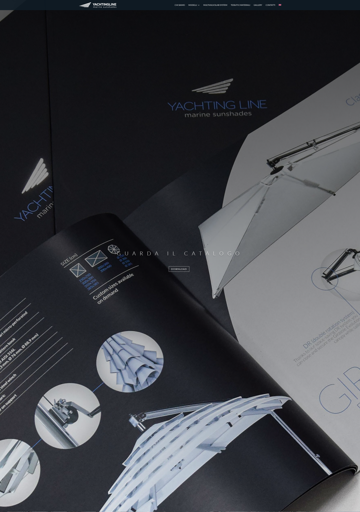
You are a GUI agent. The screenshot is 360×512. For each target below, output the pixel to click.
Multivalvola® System (215, 5)
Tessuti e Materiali (240, 5)
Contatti (270, 5)
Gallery (258, 5)
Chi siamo (180, 5)
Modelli (192, 5)
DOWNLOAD (179, 269)
